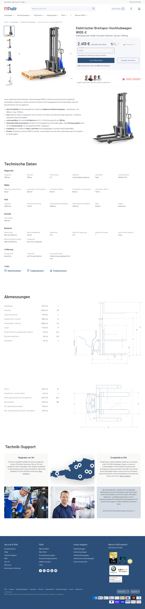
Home (6, 22)
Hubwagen (8, 15)
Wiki (5, 558)
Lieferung (11, 589)
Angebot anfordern (128, 60)
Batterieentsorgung (61, 589)
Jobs (41, 565)
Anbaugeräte (52, 15)
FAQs (6, 552)
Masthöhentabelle (14, 271)
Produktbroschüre (60, 271)
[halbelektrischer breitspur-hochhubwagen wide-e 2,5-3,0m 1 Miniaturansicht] (9, 69)
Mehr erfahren (125, 476)
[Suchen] (93, 8)
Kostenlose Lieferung (12, 568)
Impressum (33, 589)
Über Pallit (43, 552)
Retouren (7, 565)
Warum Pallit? (80, 15)
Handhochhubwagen (81, 555)
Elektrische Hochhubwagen (28, 22)
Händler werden (45, 562)
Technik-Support (10, 555)
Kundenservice (10, 549)
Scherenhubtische (80, 562)
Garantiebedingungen (22, 589)
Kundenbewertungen (47, 555)
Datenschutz (79, 589)
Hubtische (38, 15)
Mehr (63, 15)
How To (7, 562)
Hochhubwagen (23, 15)
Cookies (71, 589)
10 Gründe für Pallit (135, 2)
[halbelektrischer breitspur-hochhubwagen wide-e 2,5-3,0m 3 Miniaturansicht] (9, 44)
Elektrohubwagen (80, 552)
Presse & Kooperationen (48, 558)
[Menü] (127, 566)
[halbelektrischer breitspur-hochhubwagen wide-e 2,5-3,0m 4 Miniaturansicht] (9, 31)
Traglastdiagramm (37, 271)
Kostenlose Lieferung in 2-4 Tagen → (15, 2)
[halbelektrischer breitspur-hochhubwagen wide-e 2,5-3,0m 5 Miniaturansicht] (9, 56)
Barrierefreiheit (50, 589)
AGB (5, 589)
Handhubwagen (79, 549)
